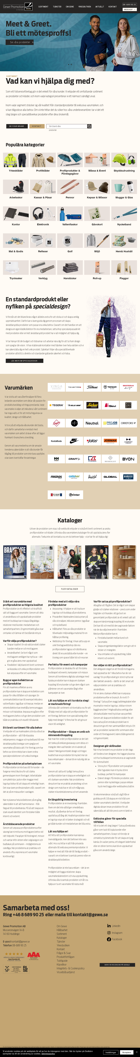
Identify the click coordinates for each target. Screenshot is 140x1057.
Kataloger (62, 937)
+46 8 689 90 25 (28, 914)
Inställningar (111, 1052)
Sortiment (62, 934)
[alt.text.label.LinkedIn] (109, 926)
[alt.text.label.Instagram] (109, 933)
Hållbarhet (62, 930)
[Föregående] (18, 42)
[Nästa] (122, 42)
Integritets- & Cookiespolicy (71, 968)
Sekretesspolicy (48, 1053)
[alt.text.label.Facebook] (109, 939)
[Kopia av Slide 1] (68, 64)
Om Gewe (62, 926)
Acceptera (126, 1052)
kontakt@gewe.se (90, 914)
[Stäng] (136, 1052)
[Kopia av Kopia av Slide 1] (71, 64)
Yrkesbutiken (63, 945)
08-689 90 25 (19, 945)
